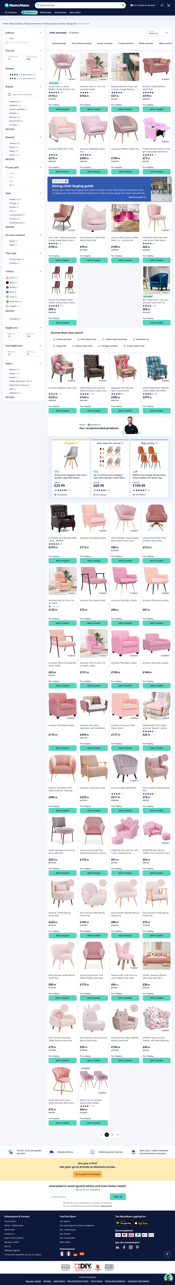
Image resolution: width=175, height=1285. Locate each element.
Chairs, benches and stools (54, 23)
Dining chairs (72, 23)
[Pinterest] (137, 1247)
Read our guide (136, 197)
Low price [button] (69, 443)
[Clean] (123, 5)
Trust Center (97, 1281)
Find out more (106, 1206)
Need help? (9, 1229)
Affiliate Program (12, 1250)
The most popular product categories (77, 1225)
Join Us (7, 1246)
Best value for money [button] (108, 443)
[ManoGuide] (168, 1277)
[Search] (38, 5)
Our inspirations (67, 1238)
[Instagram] (131, 1247)
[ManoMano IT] (68, 1254)
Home (5, 23)
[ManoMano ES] (82, 1254)
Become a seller (11, 1242)
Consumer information (138, 1281)
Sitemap (47, 1281)
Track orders (10, 1221)
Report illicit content (13, 1238)
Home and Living (16, 23)
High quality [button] (148, 443)
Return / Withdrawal (13, 1225)
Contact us (9, 1233)
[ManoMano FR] (62, 1254)
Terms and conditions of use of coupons (23, 1254)
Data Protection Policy (78, 1281)
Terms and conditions (115, 1281)
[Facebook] (124, 1247)
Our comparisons (68, 1229)
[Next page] (118, 1134)
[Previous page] (101, 1134)
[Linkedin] (117, 1247)
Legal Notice (59, 1281)
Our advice (65, 1221)
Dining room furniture (33, 23)
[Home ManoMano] (17, 5)
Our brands (65, 1233)
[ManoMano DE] (75, 1254)
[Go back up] (167, 1254)
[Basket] (169, 5)
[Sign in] (162, 5)
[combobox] (159, 32)
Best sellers (65, 1242)
